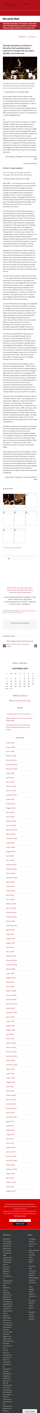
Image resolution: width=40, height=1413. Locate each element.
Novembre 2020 (11, 965)
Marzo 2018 (10, 1091)
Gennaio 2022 (11, 908)
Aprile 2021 (10, 947)
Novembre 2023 (11, 830)
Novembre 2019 (11, 1004)
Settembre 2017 (11, 1117)
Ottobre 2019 (10, 1008)
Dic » (11, 689)
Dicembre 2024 (11, 795)
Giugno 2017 (10, 1130)
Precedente (22, 37)
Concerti (5, 612)
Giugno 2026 (10, 747)
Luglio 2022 (10, 886)
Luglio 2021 (10, 934)
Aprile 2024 (10, 812)
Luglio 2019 (10, 1021)
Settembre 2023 (11, 838)
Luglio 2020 (10, 973)
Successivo (32, 37)
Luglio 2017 (10, 1126)
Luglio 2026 (10, 743)
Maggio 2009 (10, 1191)
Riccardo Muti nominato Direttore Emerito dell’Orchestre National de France (18, 727)
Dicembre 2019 (11, 999)
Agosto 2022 (10, 882)
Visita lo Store (30, 1411)
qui (29, 604)
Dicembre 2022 (11, 869)
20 (16, 684)
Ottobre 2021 (10, 921)
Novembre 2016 (11, 1160)
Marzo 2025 (10, 782)
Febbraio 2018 (11, 1095)
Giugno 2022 (10, 891)
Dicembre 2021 (11, 912)
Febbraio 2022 (11, 904)
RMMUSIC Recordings (23, 701)
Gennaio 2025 (11, 791)
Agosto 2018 (10, 1069)
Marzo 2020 (10, 986)
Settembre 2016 (11, 1169)
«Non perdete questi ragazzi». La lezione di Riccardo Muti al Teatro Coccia (32, 1297)
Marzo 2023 (10, 860)
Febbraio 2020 (11, 991)
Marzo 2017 (10, 1143)
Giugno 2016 (10, 1174)
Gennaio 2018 (11, 1100)
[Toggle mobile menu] (36, 19)
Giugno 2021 (10, 938)
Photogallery (14, 612)
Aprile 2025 (10, 777)
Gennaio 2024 (11, 825)
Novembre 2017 (11, 1108)
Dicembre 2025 (11, 760)
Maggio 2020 (10, 978)
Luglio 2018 (10, 1073)
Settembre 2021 (11, 925)
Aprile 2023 (10, 856)
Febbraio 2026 (11, 756)
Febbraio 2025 (11, 786)
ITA (25, 4)
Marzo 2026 (10, 751)
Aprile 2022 (10, 895)
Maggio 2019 (10, 1030)
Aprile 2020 (10, 982)
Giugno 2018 (10, 1078)
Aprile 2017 (9, 1139)
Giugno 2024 (10, 804)
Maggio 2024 (10, 808)
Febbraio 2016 (11, 1182)
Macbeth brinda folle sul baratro (32, 1315)
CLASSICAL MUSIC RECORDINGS (20, 592)
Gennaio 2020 (11, 995)
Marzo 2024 (10, 817)
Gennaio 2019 (11, 1047)
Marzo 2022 (10, 899)
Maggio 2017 (10, 1134)
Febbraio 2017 (11, 1147)
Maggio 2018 (10, 1082)
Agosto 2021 (10, 930)
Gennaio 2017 (10, 1152)
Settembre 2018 (11, 1065)
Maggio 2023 (10, 851)
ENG (28, 4)
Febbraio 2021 (11, 956)
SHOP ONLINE (10, 6)
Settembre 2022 (11, 878)
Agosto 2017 (10, 1121)
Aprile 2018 (10, 1086)
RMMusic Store (20, 1216)
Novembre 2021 (11, 917)
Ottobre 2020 (10, 969)
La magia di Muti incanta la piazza (16, 644)
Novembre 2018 (11, 1056)
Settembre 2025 (11, 769)
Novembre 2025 (11, 764)
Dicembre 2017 (11, 1104)
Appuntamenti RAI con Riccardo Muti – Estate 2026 (32, 1256)
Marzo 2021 (10, 952)
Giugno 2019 (10, 1026)
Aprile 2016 (10, 1178)
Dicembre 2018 (11, 1052)
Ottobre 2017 (10, 1113)
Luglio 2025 (10, 773)
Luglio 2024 (10, 799)
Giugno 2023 (10, 847)
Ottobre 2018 (10, 1060)
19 (11, 684)
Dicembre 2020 (11, 960)
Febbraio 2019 (11, 1043)
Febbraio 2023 (11, 864)
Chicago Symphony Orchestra (28, 611)
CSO (9, 612)
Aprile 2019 (10, 1034)
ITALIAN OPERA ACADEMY (10, 4)
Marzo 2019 (10, 1039)
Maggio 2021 (10, 943)
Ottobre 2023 (10, 834)
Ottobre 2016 (10, 1165)
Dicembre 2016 (11, 1156)
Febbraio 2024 (11, 821)
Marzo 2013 (10, 1187)
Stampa (20, 612)
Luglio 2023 (10, 843)
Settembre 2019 (11, 1012)
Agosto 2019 (10, 1017)
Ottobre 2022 (10, 873)
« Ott (6, 689)
